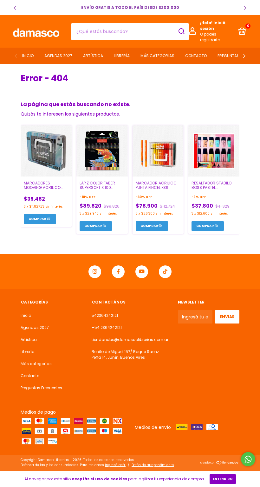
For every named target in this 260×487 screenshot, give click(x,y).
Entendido (223, 479)
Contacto (196, 55)
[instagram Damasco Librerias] (94, 271)
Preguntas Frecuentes (41, 387)
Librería (122, 55)
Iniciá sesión (212, 25)
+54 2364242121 (107, 327)
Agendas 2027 (58, 55)
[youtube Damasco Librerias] (141, 271)
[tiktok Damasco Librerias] (165, 271)
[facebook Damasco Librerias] (118, 271)
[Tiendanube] (219, 463)
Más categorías (157, 55)
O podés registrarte (210, 37)
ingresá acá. (115, 465)
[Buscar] (181, 31)
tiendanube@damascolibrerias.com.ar (130, 339)
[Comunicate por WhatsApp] (248, 459)
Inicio (28, 55)
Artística (93, 55)
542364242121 (105, 315)
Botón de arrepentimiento (153, 465)
